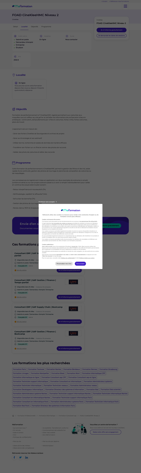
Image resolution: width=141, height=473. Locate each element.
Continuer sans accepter (47, 202)
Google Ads (74, 246)
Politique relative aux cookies (86, 258)
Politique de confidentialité (68, 258)
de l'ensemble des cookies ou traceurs (62, 223)
